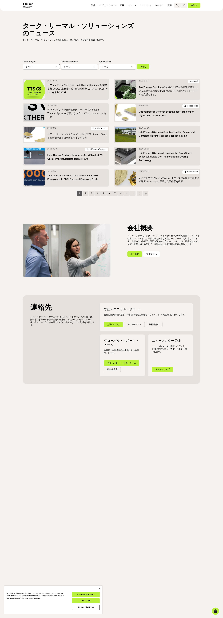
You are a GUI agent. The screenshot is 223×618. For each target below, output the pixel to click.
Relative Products (69, 62)
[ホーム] (28, 5)
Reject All (86, 601)
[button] (177, 5)
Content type (29, 62)
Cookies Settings (86, 607)
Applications (105, 62)
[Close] (99, 588)
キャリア (159, 5)
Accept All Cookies (85, 594)
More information (32, 598)
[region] (53, 599)
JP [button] (184, 5)
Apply (143, 66)
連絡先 (194, 5)
